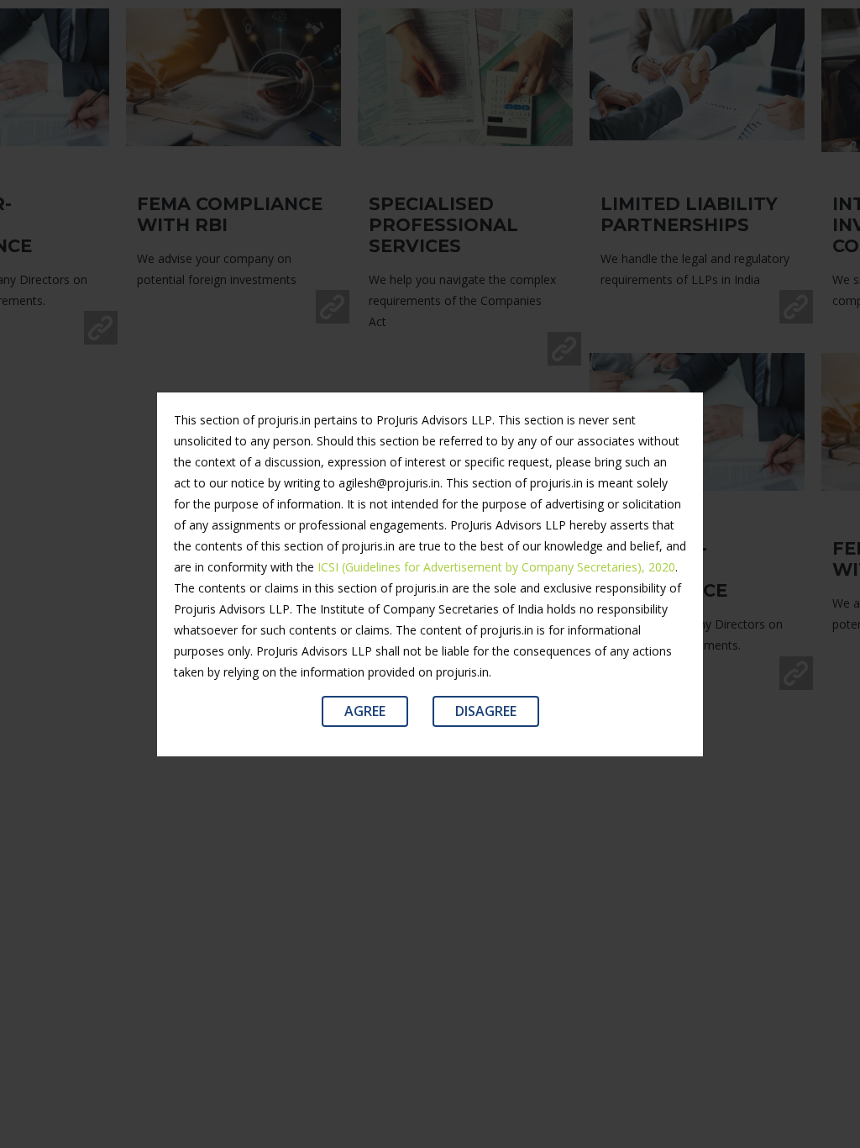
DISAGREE (486, 711)
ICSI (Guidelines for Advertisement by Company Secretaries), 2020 (496, 567)
